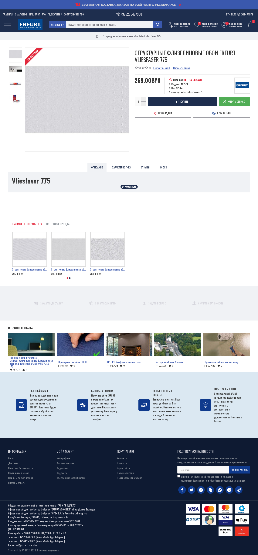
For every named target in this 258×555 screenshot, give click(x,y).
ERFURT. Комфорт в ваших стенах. (124, 362)
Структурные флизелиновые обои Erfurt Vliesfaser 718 (29, 269)
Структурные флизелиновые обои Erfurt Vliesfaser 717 (68, 269)
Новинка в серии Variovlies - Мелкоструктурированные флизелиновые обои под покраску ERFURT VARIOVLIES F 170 (31, 362)
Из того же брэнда (58, 224)
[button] (67, 278)
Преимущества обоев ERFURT (73, 362)
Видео (163, 167)
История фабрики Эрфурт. (170, 362)
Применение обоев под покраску (221, 362)
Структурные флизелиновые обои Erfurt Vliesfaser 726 (107, 269)
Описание (97, 167)
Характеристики (121, 167)
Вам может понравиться (27, 224)
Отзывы (145, 167)
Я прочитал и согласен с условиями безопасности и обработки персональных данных (213, 478)
